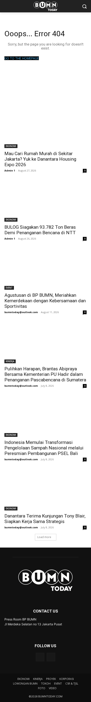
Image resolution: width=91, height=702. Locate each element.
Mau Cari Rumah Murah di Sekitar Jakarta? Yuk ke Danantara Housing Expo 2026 (40, 159)
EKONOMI (11, 146)
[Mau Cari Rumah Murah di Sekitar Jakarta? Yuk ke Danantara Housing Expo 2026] (45, 127)
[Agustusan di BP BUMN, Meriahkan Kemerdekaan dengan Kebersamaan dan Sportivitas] (45, 269)
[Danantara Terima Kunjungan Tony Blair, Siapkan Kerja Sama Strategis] (45, 489)
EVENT (9, 287)
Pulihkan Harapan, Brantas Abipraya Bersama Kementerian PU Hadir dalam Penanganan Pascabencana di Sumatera (45, 374)
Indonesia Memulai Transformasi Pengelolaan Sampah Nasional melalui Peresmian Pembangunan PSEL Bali (43, 448)
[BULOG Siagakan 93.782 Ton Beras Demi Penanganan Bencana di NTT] (45, 201)
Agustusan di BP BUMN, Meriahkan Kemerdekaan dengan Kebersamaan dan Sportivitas (45, 301)
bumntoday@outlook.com (21, 312)
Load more (44, 537)
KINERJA (10, 361)
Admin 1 (9, 170)
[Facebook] (40, 657)
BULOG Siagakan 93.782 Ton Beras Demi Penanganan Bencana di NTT (40, 229)
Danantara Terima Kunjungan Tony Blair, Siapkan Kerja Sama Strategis (44, 518)
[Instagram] (51, 657)
